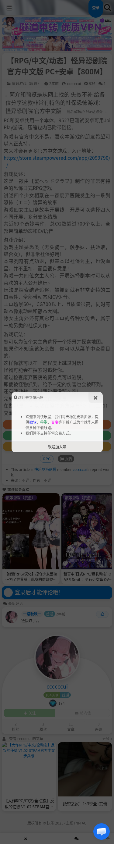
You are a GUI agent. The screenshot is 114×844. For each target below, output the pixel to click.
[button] (101, 831)
